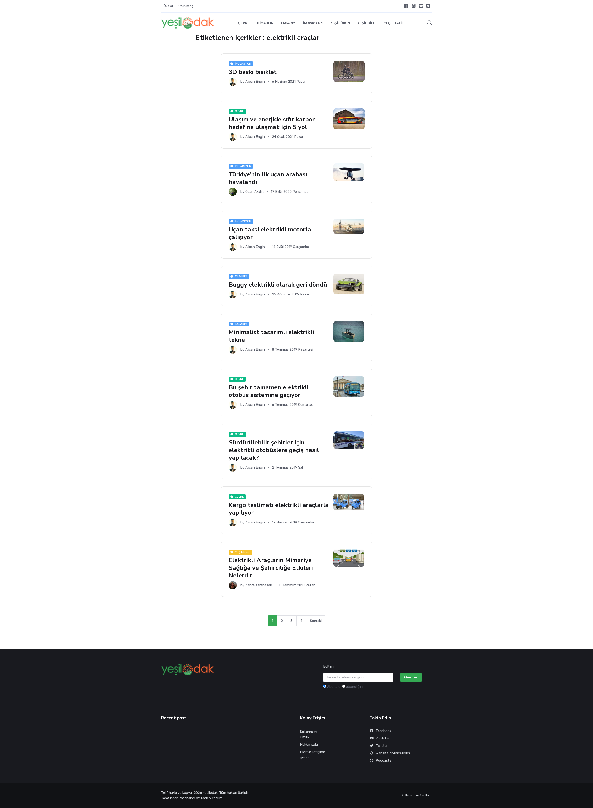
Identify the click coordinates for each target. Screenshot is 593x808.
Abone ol (334, 686)
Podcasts (383, 760)
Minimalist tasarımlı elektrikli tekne (271, 336)
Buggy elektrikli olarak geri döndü (278, 284)
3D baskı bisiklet (253, 72)
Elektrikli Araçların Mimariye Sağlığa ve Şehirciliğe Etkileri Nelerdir (271, 568)
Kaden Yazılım (211, 798)
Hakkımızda (309, 744)
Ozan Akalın (254, 192)
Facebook (383, 731)
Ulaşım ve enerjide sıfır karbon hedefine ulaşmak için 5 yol (272, 123)
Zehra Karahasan (258, 585)
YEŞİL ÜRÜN (340, 23)
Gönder (411, 677)
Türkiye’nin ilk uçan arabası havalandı (268, 178)
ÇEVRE (243, 23)
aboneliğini (354, 686)
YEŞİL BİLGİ (366, 23)
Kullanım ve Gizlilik (309, 734)
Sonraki (316, 621)
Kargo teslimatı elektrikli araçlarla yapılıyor (279, 509)
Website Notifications (393, 753)
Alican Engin (255, 81)
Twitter (382, 746)
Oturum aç (185, 6)
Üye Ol (168, 6)
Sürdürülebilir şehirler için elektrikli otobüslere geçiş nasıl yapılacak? (274, 450)
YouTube (382, 738)
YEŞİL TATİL (394, 23)
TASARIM (288, 23)
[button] (428, 23)
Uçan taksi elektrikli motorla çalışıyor (270, 233)
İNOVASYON (313, 23)
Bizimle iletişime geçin (312, 754)
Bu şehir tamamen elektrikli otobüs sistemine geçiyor (269, 391)
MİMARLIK (265, 23)
